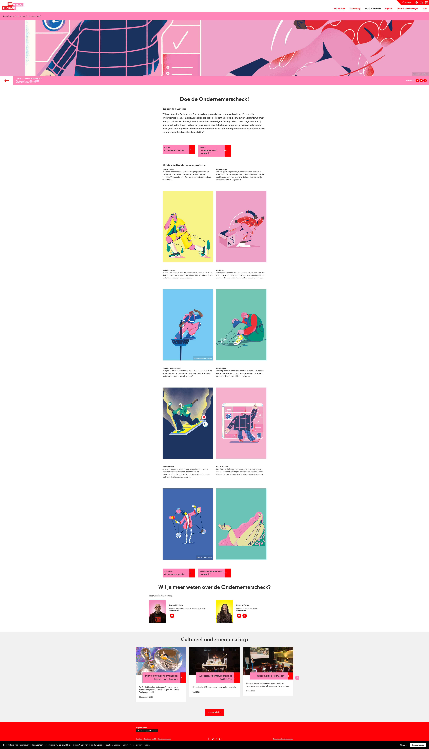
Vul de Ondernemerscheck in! (174, 149)
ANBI (154, 739)
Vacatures (147, 739)
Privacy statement (164, 739)
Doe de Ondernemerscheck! (30, 16)
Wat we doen (339, 9)
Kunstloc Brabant (12, 6)
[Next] (297, 678)
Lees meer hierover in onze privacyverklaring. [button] (132, 745)
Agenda (388, 9)
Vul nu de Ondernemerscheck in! (174, 573)
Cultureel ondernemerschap (32, 78)
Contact (139, 739)
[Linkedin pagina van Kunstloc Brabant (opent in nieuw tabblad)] (220, 739)
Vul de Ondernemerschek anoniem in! (211, 573)
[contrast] (416, 2)
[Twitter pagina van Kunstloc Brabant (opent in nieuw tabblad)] (212, 739)
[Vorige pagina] (6, 80)
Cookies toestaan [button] (418, 745)
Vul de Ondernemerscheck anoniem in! (209, 150)
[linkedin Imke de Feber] (244, 616)
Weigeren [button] (403, 745)
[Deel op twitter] (421, 80)
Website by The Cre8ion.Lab (283, 739)
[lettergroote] (421, 2)
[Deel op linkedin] (417, 80)
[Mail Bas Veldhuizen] (172, 616)
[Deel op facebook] (425, 80)
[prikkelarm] (426, 2)
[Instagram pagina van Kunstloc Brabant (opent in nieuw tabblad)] (216, 739)
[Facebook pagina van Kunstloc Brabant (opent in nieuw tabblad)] (208, 739)
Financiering (355, 9)
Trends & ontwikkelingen (407, 9)
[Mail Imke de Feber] (239, 616)
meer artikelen (214, 712)
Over (425, 9)
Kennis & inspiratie (373, 9)
